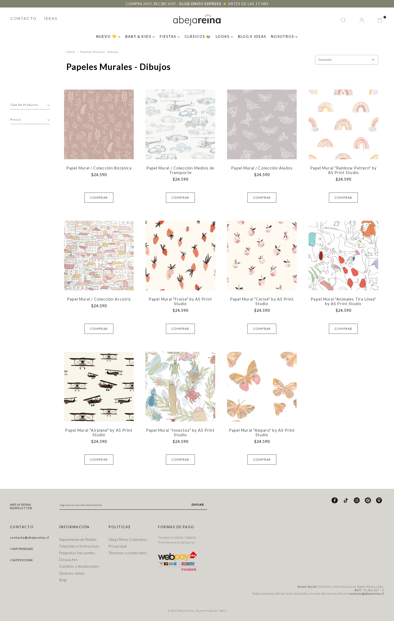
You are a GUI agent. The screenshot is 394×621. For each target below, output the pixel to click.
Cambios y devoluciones (79, 566)
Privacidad (118, 546)
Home (70, 51)
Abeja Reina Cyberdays (128, 539)
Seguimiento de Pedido (77, 539)
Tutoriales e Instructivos (79, 546)
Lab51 (222, 610)
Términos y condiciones (128, 553)
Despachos (68, 559)
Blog (62, 580)
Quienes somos (72, 573)
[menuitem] (108, 36)
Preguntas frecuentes (77, 553)
